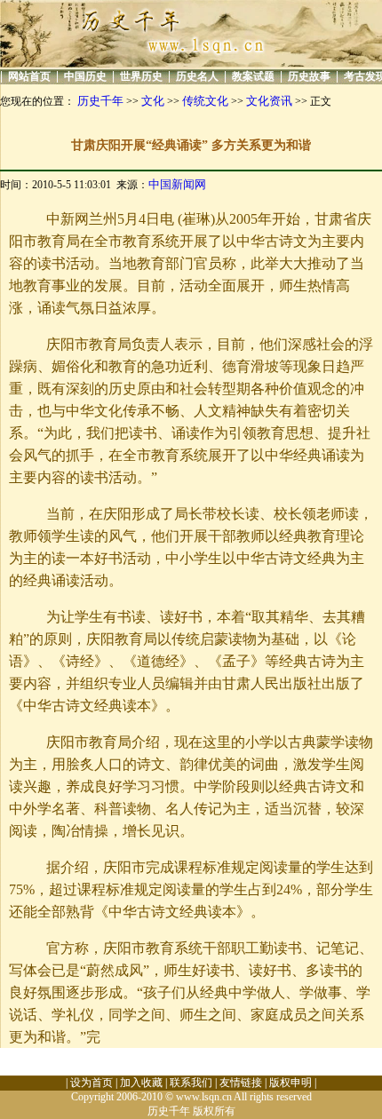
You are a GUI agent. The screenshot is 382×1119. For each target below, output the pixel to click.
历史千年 (100, 100)
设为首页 (91, 1082)
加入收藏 (141, 1082)
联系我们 (191, 1082)
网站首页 (29, 76)
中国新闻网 (177, 184)
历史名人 (197, 76)
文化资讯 (269, 100)
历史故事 (309, 76)
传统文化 (205, 100)
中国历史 (85, 76)
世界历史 (141, 76)
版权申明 (290, 1082)
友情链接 (240, 1082)
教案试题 (253, 76)
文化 (152, 100)
